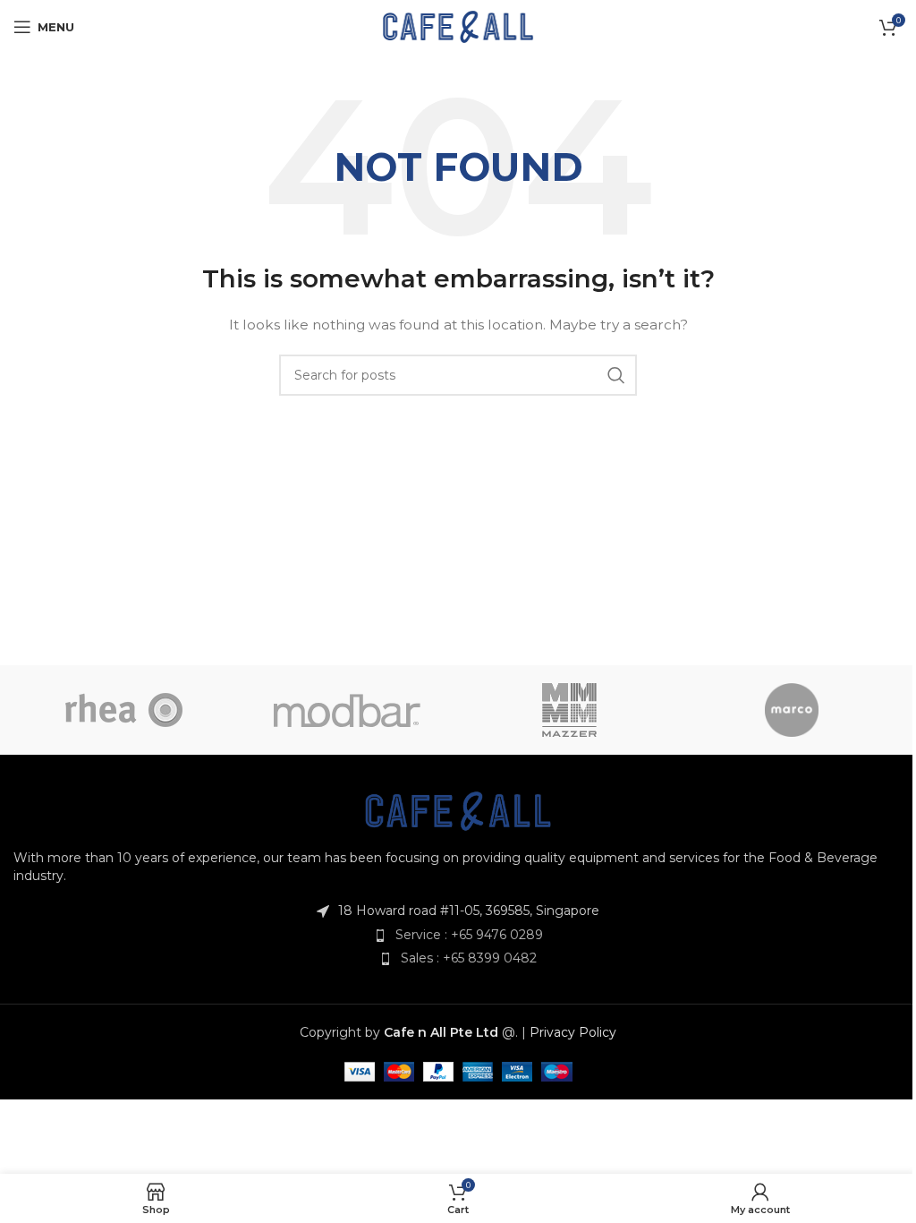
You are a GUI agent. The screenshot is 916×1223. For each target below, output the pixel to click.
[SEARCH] (616, 375)
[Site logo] (458, 26)
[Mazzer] (569, 710)
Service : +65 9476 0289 (469, 935)
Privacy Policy (573, 1032)
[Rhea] (124, 710)
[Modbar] (347, 710)
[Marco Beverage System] (791, 710)
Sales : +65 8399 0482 (469, 958)
